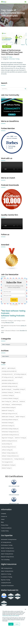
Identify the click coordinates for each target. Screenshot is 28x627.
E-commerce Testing (6, 577)
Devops (17, 392)
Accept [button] (11, 624)
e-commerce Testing (8, 395)
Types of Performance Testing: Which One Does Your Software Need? (12, 52)
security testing (7, 443)
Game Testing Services (7, 554)
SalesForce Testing (20, 437)
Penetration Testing (7, 422)
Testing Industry (19, 459)
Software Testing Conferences (10, 456)
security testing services (9, 446)
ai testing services (7, 374)
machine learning (16, 404)
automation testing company (10, 383)
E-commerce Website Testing (10, 398)
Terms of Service (15, 615)
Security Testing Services (7, 551)
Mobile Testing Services (7, 548)
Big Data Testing (5, 579)
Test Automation (7, 459)
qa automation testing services (10, 434)
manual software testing (8, 407)
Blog (2, 522)
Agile (4, 368)
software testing (7, 450)
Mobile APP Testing (8, 410)
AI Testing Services (6, 542)
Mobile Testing (20, 416)
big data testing (6, 389)
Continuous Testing (7, 392)
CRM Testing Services (6, 568)
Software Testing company (9, 453)
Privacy (10, 615)
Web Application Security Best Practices (11, 325)
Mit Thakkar (9, 57)
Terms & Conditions (6, 528)
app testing (18, 377)
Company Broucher (6, 582)
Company (3, 513)
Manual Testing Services (7, 556)
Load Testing (6, 404)
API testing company (20, 374)
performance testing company (10, 428)
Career (3, 519)
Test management (7, 462)
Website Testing (7, 468)
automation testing (7, 380)
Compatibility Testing (19, 389)
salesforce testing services (9, 440)
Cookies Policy (5, 615)
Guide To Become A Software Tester (10, 330)
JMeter (15, 401)
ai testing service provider (9, 371)
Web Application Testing (8, 465)
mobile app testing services (9, 413)
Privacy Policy (4, 525)
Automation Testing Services (8, 539)
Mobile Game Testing (8, 416)
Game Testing (6, 401)
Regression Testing (7, 437)
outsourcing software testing (10, 419)
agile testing (11, 368)
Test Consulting (5, 559)
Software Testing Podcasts (13, 315)
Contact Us (4, 516)
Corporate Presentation (7, 585)
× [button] (25, 609)
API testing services (7, 377)
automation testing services (9, 386)
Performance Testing (14, 59)
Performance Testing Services (10, 431)
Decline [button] (17, 624)
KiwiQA (22, 401)
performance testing (8, 425)
